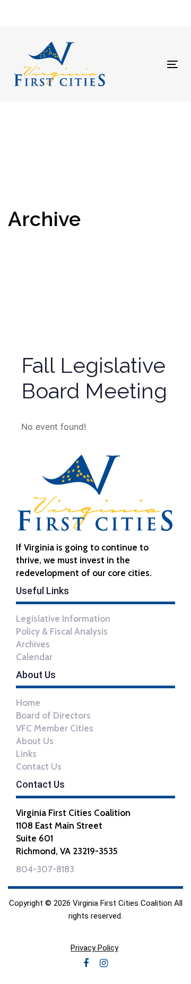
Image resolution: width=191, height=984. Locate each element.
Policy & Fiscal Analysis (62, 631)
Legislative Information (63, 618)
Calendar (34, 657)
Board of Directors (53, 715)
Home (28, 702)
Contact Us (39, 766)
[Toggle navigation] (150, 64)
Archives (33, 644)
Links (26, 753)
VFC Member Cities (54, 728)
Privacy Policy (94, 948)
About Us (35, 741)
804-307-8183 (45, 869)
